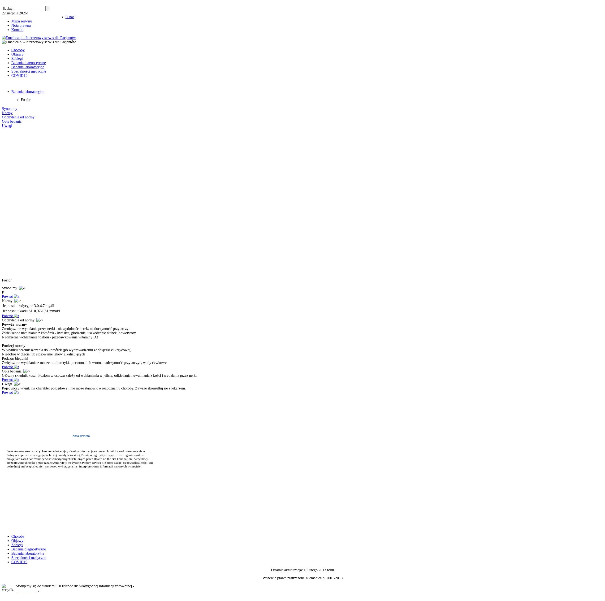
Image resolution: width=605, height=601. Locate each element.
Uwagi (7, 126)
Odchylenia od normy (18, 117)
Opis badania (12, 121)
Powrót (8, 296)
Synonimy (9, 109)
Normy (7, 113)
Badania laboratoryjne (27, 92)
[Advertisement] (16, 203)
